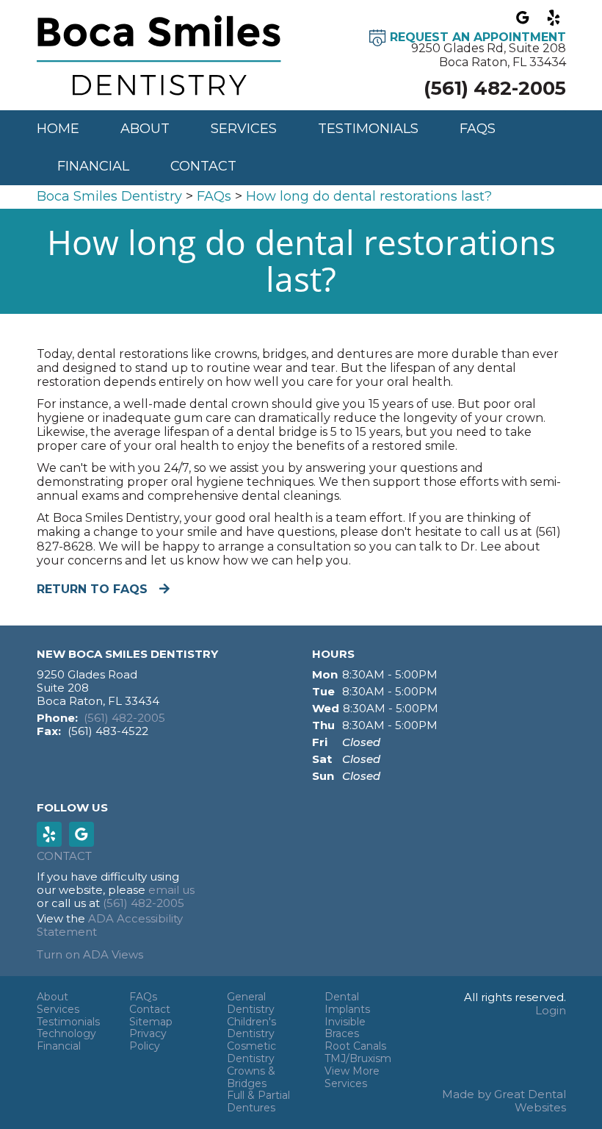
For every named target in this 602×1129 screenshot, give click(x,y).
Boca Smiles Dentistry (109, 196)
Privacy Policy (148, 1040)
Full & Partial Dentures (258, 1101)
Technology (66, 1034)
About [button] (145, 129)
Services (244, 129)
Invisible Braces (345, 1028)
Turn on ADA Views (90, 954)
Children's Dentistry (251, 1028)
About (52, 997)
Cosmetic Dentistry (251, 1052)
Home (58, 129)
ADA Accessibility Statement (110, 925)
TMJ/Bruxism (357, 1059)
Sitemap (151, 1022)
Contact (203, 166)
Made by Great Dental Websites (504, 1100)
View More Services (352, 1077)
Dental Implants (347, 1003)
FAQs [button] (478, 129)
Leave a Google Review (522, 17)
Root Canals (355, 1046)
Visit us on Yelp (553, 17)
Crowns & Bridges (251, 1077)
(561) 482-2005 (495, 88)
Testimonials (368, 129)
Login (550, 1010)
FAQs (214, 196)
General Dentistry (251, 1003)
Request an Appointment (476, 37)
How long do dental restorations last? (369, 196)
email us (171, 890)
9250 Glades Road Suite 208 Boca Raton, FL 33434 (98, 688)
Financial (93, 166)
